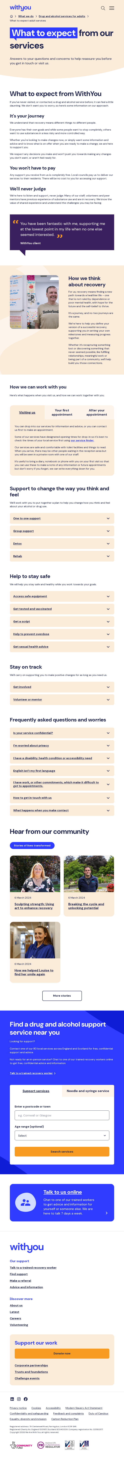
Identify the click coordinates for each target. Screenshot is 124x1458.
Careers (15, 1318)
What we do (26, 16)
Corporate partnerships (31, 1365)
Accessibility (53, 1408)
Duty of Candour (98, 1413)
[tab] (27, 412)
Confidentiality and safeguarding (29, 1413)
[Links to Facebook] (25, 1399)
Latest (14, 1312)
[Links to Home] (20, 8)
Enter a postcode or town (33, 1106)
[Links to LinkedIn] (12, 1399)
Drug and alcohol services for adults (62, 16)
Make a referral (20, 1281)
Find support (19, 1274)
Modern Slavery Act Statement (84, 1408)
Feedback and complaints (68, 1413)
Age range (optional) (29, 1127)
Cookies (36, 1408)
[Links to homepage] (11, 16)
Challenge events (27, 1378)
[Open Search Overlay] (102, 8)
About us (16, 1305)
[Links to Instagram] (19, 1399)
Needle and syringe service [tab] (88, 1091)
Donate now (62, 1353)
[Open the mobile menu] (111, 8)
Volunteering (19, 1325)
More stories (62, 996)
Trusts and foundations (31, 1372)
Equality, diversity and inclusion (28, 1419)
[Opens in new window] (23, 1445)
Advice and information (26, 1287)
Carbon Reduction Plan (64, 1419)
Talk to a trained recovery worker (31, 1073)
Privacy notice (18, 1408)
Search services (62, 1152)
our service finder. (82, 440)
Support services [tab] (36, 1091)
